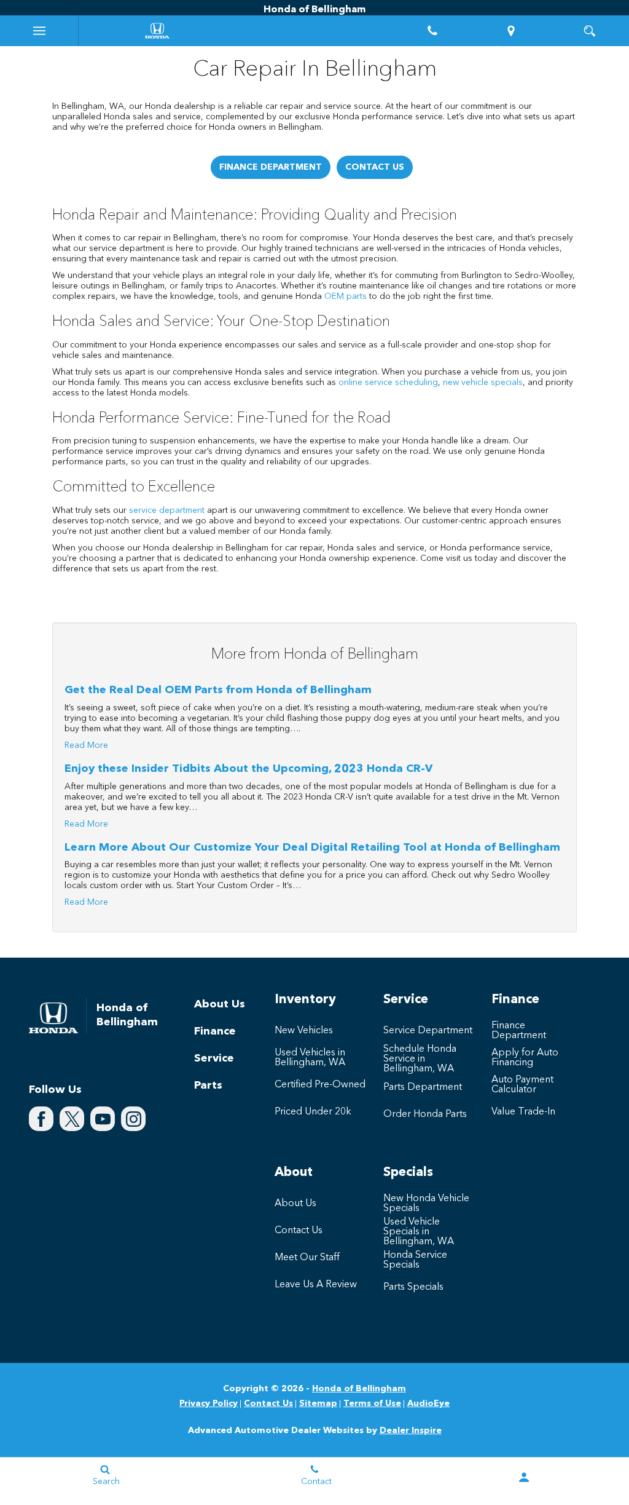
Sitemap (318, 1403)
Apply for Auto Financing (524, 1058)
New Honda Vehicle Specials (426, 1203)
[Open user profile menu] (524, 1477)
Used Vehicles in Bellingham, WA (310, 1058)
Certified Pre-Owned (320, 1085)
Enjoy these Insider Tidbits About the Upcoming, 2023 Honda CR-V (248, 768)
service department (167, 510)
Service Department (427, 1031)
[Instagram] (133, 1118)
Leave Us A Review (316, 1285)
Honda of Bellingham (359, 1388)
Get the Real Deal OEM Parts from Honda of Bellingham (218, 690)
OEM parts (345, 296)
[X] (72, 1118)
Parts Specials (413, 1287)
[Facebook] (41, 1118)
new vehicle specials (483, 382)
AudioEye (428, 1403)
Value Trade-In (523, 1112)
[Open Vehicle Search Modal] (589, 30)
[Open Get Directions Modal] (511, 30)
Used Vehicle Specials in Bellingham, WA (418, 1232)
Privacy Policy (208, 1403)
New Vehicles (304, 1031)
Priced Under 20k (313, 1112)
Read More (86, 745)
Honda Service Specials (415, 1260)
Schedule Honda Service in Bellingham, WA (419, 1059)
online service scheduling (388, 382)
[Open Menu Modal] (39, 30)
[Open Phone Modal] (432, 30)
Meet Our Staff (307, 1258)
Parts (208, 1085)
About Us (219, 1004)
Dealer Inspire (411, 1430)
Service (214, 1058)
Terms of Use (372, 1403)
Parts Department (422, 1087)
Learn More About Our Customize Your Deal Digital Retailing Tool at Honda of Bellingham (312, 847)
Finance (215, 1031)
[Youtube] (102, 1118)
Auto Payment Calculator (522, 1085)
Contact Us (374, 167)
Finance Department (270, 167)
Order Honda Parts (425, 1114)
